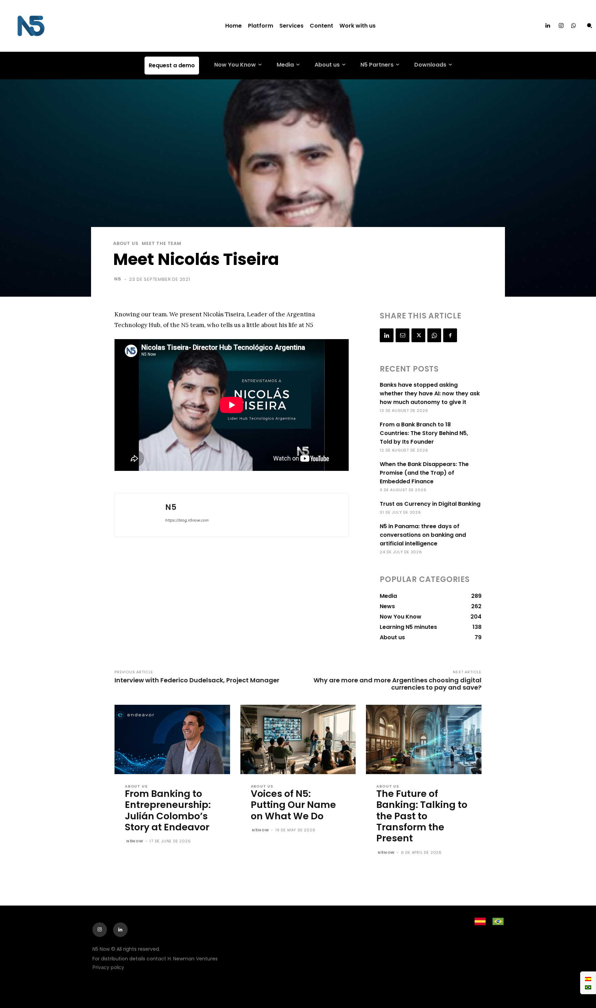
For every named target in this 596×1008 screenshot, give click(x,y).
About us (125, 243)
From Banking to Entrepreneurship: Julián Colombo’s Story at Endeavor (168, 810)
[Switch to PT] (588, 987)
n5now (134, 841)
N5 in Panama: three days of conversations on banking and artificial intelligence (423, 534)
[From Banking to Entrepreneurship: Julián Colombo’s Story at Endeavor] (172, 739)
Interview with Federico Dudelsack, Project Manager (197, 680)
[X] (418, 335)
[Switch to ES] (588, 979)
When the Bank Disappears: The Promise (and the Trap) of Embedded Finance (424, 472)
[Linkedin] (547, 26)
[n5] (140, 515)
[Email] (402, 335)
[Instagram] (561, 26)
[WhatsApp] (434, 335)
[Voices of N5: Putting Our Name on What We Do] (298, 739)
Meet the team (161, 243)
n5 (117, 279)
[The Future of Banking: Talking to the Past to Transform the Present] (423, 739)
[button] (589, 25)
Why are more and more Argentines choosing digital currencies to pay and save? (397, 684)
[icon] (573, 26)
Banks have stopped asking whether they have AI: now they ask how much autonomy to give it (430, 393)
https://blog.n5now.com (187, 520)
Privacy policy (108, 967)
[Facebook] (450, 335)
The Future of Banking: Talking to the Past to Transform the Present (421, 816)
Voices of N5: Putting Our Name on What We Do (293, 804)
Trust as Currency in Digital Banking (430, 504)
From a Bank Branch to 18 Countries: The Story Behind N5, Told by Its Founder (424, 433)
